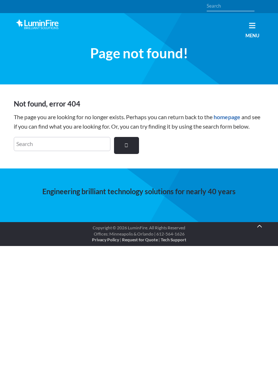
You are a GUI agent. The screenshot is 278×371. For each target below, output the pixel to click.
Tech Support (173, 239)
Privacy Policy (105, 239)
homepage (227, 116)
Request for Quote (140, 239)
